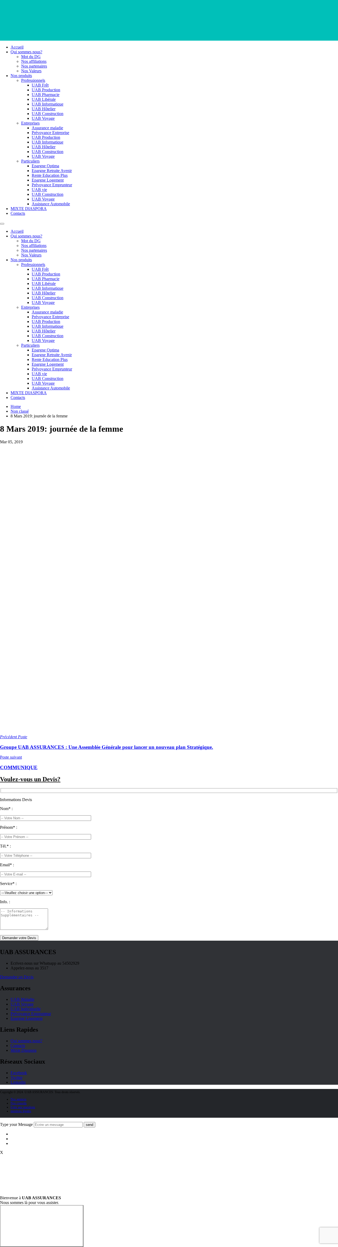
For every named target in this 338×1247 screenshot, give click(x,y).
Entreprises (30, 123)
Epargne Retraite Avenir (52, 170)
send (89, 1125)
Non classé (20, 411)
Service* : (8, 883)
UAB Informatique (47, 104)
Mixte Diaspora (23, 1050)
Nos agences (18, 1099)
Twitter (16, 1077)
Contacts (18, 213)
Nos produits (21, 75)
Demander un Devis (17, 977)
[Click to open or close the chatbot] (41, 1226)
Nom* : (6, 808)
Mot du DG (31, 56)
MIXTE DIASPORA (29, 208)
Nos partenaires (34, 66)
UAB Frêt (40, 85)
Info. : (5, 901)
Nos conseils (19, 1103)
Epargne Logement (48, 180)
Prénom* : (8, 827)
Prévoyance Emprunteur (52, 185)
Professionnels (33, 80)
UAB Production (46, 90)
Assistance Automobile (51, 204)
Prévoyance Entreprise (50, 132)
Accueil (17, 47)
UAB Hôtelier (43, 109)
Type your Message (16, 1124)
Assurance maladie (47, 128)
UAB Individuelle (26, 1009)
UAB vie (39, 189)
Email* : (7, 865)
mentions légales (21, 1111)
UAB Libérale (44, 99)
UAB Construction (47, 113)
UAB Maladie (22, 999)
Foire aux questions (23, 1107)
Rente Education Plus (50, 175)
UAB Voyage (43, 118)
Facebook (19, 1072)
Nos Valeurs (31, 71)
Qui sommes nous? (26, 52)
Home (16, 406)
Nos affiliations (33, 61)
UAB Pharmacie (45, 94)
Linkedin (18, 1082)
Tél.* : (5, 846)
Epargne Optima (45, 166)
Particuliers (30, 161)
